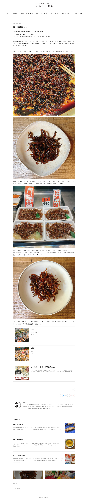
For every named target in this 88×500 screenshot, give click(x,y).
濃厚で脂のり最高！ (18, 424)
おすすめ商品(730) (16, 384)
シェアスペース (54, 13)
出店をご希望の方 (67, 13)
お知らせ (15, 13)
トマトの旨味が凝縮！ (19, 455)
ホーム (8, 13)
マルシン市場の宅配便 (27, 13)
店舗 (37, 13)
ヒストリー (44, 13)
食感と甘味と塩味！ (18, 440)
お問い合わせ (78, 13)
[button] (8, 13)
